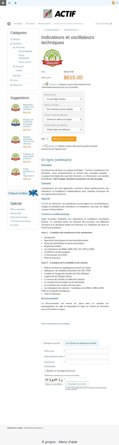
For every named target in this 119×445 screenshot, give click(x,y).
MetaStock (17, 85)
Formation (18, 24)
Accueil (9, 23)
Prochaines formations (20, 221)
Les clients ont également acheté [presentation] (81, 343)
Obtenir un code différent (53, 384)
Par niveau (30, 24)
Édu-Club (17, 76)
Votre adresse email (53, 356)
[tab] (51, 343)
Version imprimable (102, 24)
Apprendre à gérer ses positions (28, 106)
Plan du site (15, 213)
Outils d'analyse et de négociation (28, 172)
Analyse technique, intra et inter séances (28, 140)
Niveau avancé (44, 24)
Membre (16, 39)
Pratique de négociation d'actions (28, 156)
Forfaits (19, 70)
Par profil (19, 66)
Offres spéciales (17, 209)
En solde (14, 225)
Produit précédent (50, 30)
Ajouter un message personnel (60, 371)
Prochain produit (72, 30)
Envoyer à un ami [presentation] (52, 343)
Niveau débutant (25, 51)
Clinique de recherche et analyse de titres (28, 122)
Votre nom (49, 351)
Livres (15, 80)
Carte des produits (18, 217)
